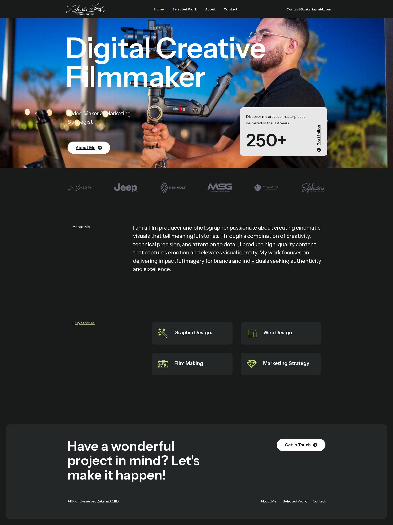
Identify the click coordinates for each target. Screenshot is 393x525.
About (210, 9)
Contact (230, 9)
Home (159, 9)
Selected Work (184, 9)
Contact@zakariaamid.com (308, 9)
